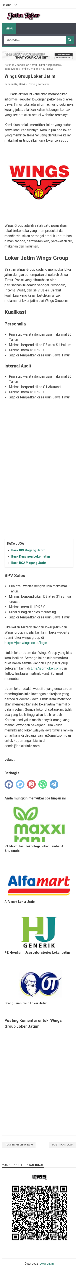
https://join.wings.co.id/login (26, 643)
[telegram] (54, 784)
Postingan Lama (62, 1144)
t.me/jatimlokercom (46, 668)
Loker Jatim (47, 1263)
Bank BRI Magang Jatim (28, 550)
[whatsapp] (42, 784)
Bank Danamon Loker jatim (30, 556)
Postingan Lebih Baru (19, 1144)
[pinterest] (31, 784)
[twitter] (20, 784)
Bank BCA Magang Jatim (29, 563)
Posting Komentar (38, 84)
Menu (9, 28)
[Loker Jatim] (24, 16)
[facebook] (9, 784)
